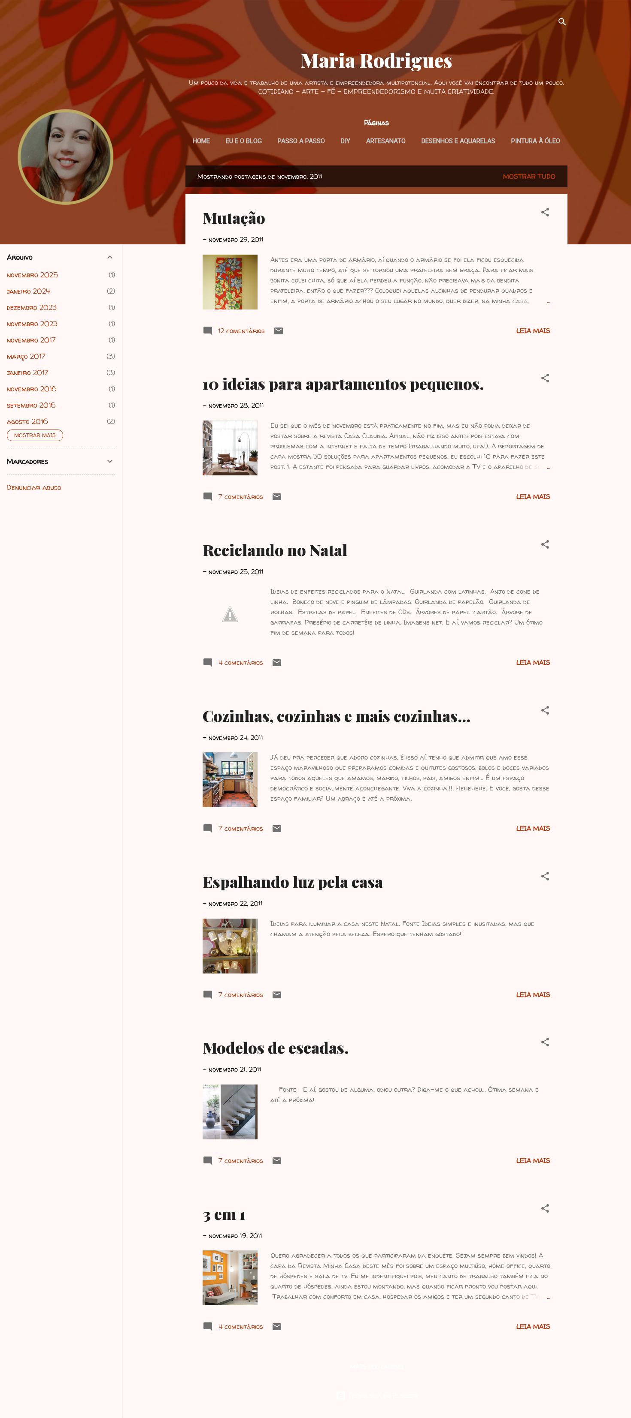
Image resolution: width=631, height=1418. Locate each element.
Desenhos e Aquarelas (458, 141)
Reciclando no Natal (275, 549)
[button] (545, 213)
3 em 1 (224, 1213)
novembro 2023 (32, 323)
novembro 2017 (31, 340)
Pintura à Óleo (535, 141)
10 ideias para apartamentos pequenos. (343, 383)
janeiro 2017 (28, 372)
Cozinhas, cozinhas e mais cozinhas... (336, 715)
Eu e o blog (244, 141)
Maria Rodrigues (376, 59)
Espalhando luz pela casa (293, 881)
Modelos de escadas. (276, 1047)
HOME (201, 141)
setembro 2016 (31, 405)
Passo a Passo (301, 141)
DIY (345, 141)
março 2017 (26, 356)
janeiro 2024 (28, 291)
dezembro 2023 (32, 307)
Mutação (234, 217)
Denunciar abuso (34, 487)
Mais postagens (376, 1367)
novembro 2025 (32, 274)
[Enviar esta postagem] (278, 333)
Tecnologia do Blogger (382, 1395)
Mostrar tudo (529, 176)
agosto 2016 (27, 421)
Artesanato (386, 141)
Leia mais (533, 330)
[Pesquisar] (562, 23)
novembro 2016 (32, 389)
